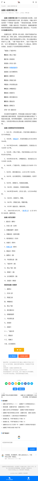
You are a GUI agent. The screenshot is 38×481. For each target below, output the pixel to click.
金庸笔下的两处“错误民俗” (27, 410)
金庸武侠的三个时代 (23, 407)
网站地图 (25, 473)
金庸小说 (21, 389)
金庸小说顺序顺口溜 (9, 10)
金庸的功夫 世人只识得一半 (10, 424)
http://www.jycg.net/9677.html (18, 369)
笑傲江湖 (9, 247)
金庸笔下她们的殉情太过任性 (11, 412)
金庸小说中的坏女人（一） (10, 404)
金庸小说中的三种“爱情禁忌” (11, 410)
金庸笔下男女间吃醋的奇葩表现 (9, 396)
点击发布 (32, 449)
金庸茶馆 (19, 2)
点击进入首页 (24, 356)
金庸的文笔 (23, 412)
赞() (22, 13)
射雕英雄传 (13, 67)
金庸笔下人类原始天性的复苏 (28, 424)
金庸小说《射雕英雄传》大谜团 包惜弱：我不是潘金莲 (29, 396)
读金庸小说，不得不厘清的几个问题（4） (14, 418)
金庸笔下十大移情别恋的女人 (27, 404)
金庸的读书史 (13, 407)
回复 (20, 458)
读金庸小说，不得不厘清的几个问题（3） (14, 421)
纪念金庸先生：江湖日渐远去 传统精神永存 (15, 415)
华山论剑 (3, 6)
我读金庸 (5, 407)
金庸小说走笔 (32, 412)
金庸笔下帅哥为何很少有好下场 (11, 427)
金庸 (15, 389)
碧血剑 (16, 139)
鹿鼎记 (25, 211)
